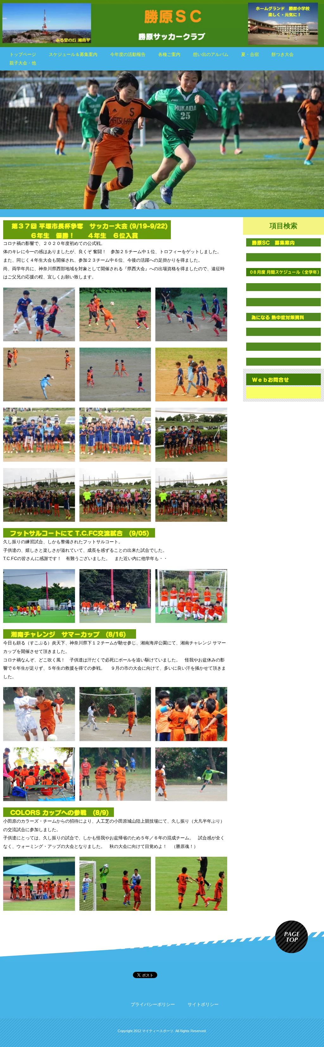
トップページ (22, 54)
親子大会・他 (22, 62)
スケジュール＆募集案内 (73, 54)
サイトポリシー (203, 1004)
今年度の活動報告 (128, 54)
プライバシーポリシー (153, 1004)
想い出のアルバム (210, 54)
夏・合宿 (250, 54)
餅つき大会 (282, 54)
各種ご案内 (169, 54)
